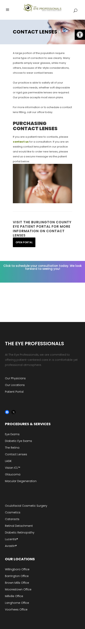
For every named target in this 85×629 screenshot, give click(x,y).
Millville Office (14, 596)
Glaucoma (12, 474)
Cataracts (12, 519)
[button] (80, 35)
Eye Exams (12, 434)
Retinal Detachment (19, 526)
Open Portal (24, 242)
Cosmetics (12, 512)
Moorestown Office (18, 589)
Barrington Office (17, 576)
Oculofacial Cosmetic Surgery (26, 506)
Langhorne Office (17, 603)
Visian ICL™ (12, 468)
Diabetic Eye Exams (18, 441)
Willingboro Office (17, 569)
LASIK (8, 461)
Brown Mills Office (17, 583)
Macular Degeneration (21, 481)
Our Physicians (15, 378)
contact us (21, 142)
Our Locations (15, 385)
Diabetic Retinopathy (19, 532)
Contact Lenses (16, 454)
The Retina (12, 448)
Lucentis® (11, 539)
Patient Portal (14, 392)
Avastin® (11, 546)
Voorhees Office (16, 609)
